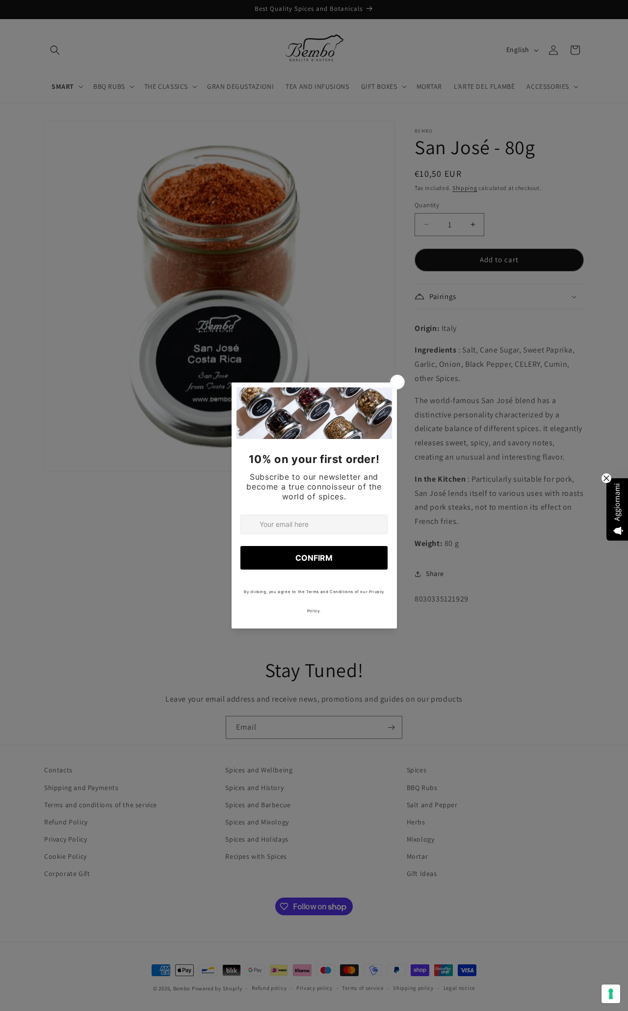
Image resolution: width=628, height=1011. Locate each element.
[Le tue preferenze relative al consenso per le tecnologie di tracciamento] (611, 993)
